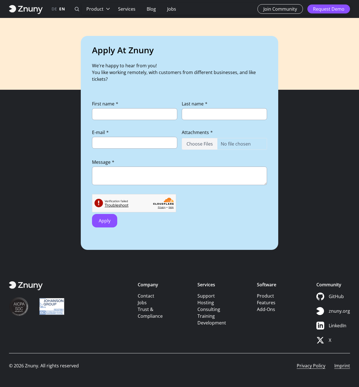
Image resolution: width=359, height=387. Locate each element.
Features (266, 303)
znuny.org (339, 311)
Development (211, 323)
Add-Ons (266, 309)
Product (94, 9)
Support (206, 296)
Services (126, 9)
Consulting (208, 309)
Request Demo (328, 9)
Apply (105, 221)
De (54, 8)
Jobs (171, 9)
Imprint (342, 366)
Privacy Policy (311, 366)
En (62, 8)
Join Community (280, 9)
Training (206, 316)
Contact (146, 296)
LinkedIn (337, 325)
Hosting (205, 303)
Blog (151, 9)
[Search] (77, 9)
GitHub (336, 296)
